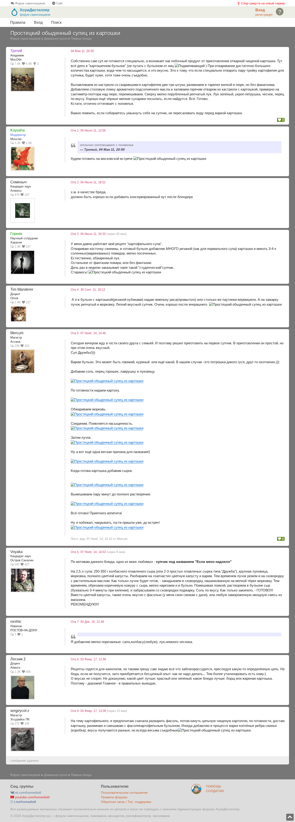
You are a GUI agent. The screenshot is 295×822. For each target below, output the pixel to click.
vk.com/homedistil (27, 792)
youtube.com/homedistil (32, 797)
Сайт (59, 3)
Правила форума (114, 797)
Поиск (56, 22)
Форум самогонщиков (29, 3)
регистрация (263, 14)
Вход (38, 22)
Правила (17, 22)
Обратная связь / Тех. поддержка (126, 802)
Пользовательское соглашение (124, 792)
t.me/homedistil (24, 802)
